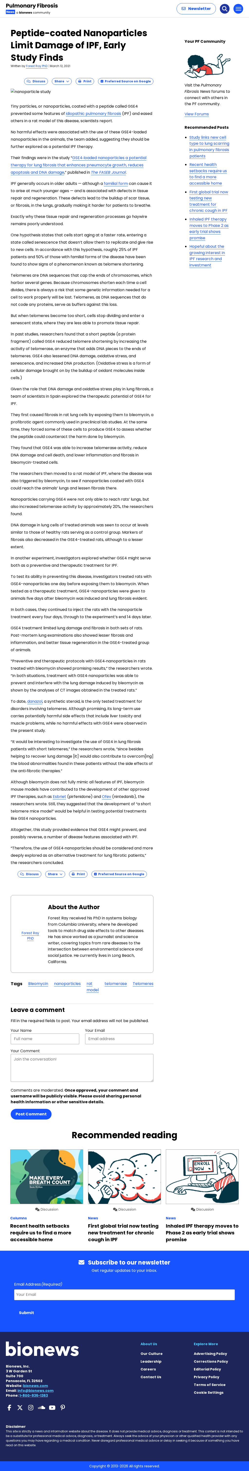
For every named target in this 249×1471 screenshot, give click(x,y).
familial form (116, 183)
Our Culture (152, 1353)
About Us (149, 1344)
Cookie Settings (208, 1392)
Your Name (21, 1030)
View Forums (197, 114)
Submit (26, 1313)
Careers (148, 1369)
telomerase (116, 983)
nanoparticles (67, 983)
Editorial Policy (207, 1369)
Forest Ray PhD (36, 66)
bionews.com (35, 1385)
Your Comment (25, 1051)
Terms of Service (210, 1384)
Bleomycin (38, 983)
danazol (34, 701)
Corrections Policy (211, 1361)
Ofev (106, 796)
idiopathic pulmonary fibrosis (93, 113)
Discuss (37, 81)
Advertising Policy (210, 1353)
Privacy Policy (206, 1377)
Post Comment (31, 1114)
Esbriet (59, 796)
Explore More (206, 1344)
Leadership (151, 1361)
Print (86, 81)
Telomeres (143, 983)
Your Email (95, 1030)
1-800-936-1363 (33, 1395)
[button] (196, 8)
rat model (93, 987)
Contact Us (151, 1377)
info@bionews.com (35, 1390)
